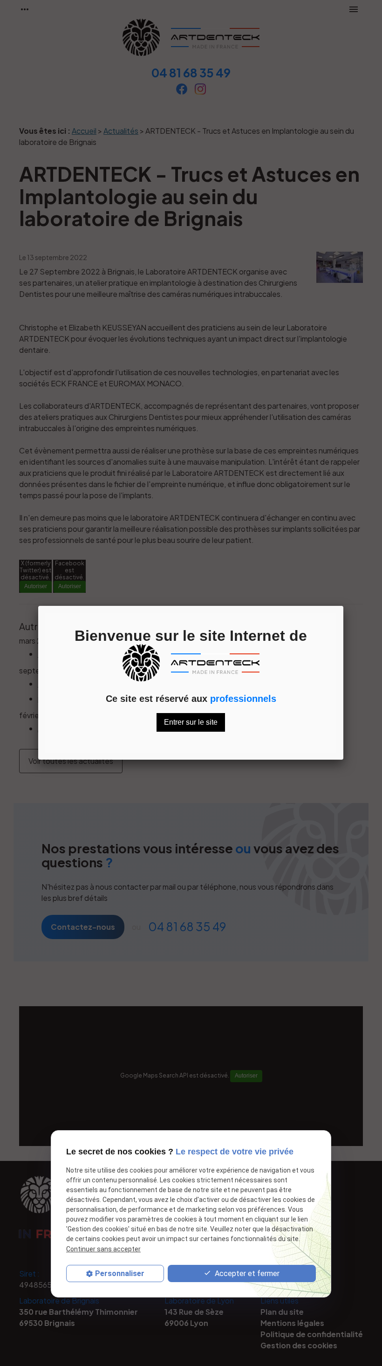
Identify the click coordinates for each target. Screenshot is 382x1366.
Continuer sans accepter (103, 1249)
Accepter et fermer (246, 1273)
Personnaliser (119, 1273)
